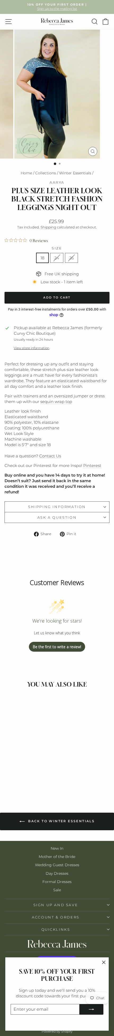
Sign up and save (55, 905)
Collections (45, 173)
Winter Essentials (75, 173)
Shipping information (57, 507)
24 (56, 257)
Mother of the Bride (57, 856)
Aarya (57, 182)
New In (57, 848)
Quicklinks (55, 929)
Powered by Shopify (57, 1031)
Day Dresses (57, 873)
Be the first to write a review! (57, 646)
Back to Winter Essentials (61, 821)
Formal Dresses (57, 881)
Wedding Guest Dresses (57, 864)
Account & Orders (56, 917)
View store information (31, 348)
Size (57, 248)
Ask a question (57, 517)
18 (42, 257)
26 (71, 257)
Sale (57, 890)
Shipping (48, 227)
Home (26, 173)
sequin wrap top (56, 401)
